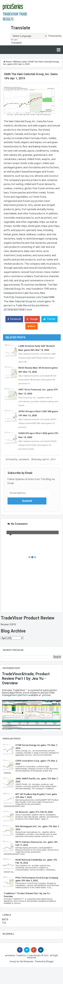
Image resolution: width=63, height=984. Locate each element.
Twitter (50, 319)
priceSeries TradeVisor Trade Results (23, 955)
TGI (4, 922)
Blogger (50, 961)
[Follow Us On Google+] (34, 950)
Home (8, 61)
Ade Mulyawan (26, 961)
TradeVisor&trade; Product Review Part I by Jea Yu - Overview (26, 678)
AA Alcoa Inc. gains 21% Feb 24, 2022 (34, 812)
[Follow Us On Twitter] (27, 950)
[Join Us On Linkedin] (41, 950)
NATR (5, 919)
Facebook (15, 319)
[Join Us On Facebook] (20, 950)
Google (34, 319)
